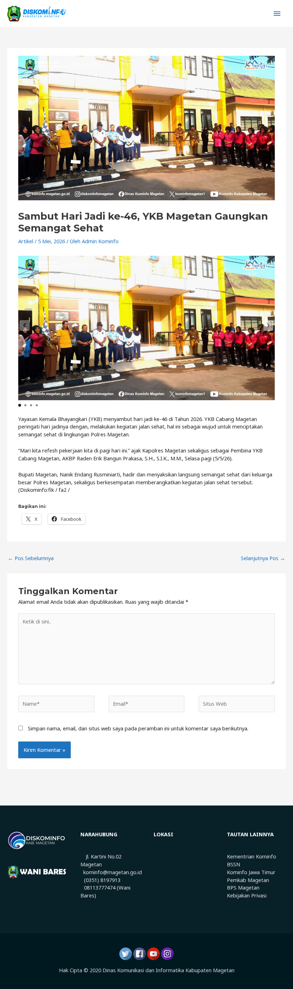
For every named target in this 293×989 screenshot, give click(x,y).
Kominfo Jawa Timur (251, 872)
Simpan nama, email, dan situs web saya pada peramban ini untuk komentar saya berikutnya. (138, 728)
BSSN (233, 864)
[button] (268, 325)
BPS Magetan (243, 887)
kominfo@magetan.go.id (112, 872)
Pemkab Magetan (248, 879)
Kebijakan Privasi (247, 895)
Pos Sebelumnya (31, 558)
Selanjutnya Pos (263, 558)
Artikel (25, 241)
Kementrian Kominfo (251, 856)
